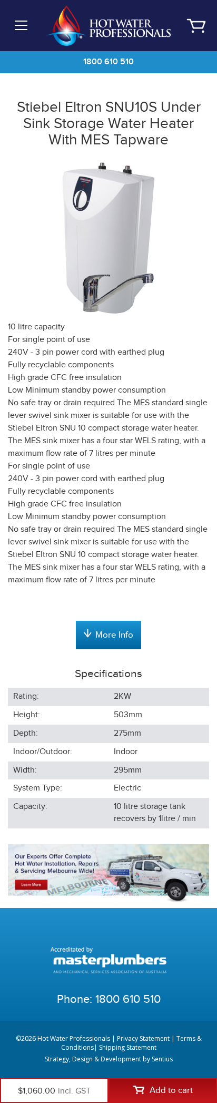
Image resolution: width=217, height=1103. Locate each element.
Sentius (162, 1059)
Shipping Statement (127, 1047)
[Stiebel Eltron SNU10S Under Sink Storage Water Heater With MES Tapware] (108, 236)
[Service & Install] (108, 873)
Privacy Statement (143, 1038)
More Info (114, 635)
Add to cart (171, 1090)
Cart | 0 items (196, 26)
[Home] (108, 26)
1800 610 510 (108, 62)
